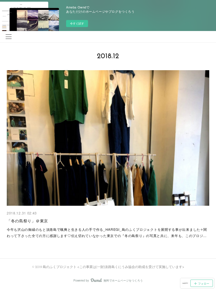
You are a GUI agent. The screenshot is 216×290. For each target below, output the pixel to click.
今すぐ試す (77, 23)
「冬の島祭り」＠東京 (27, 220)
